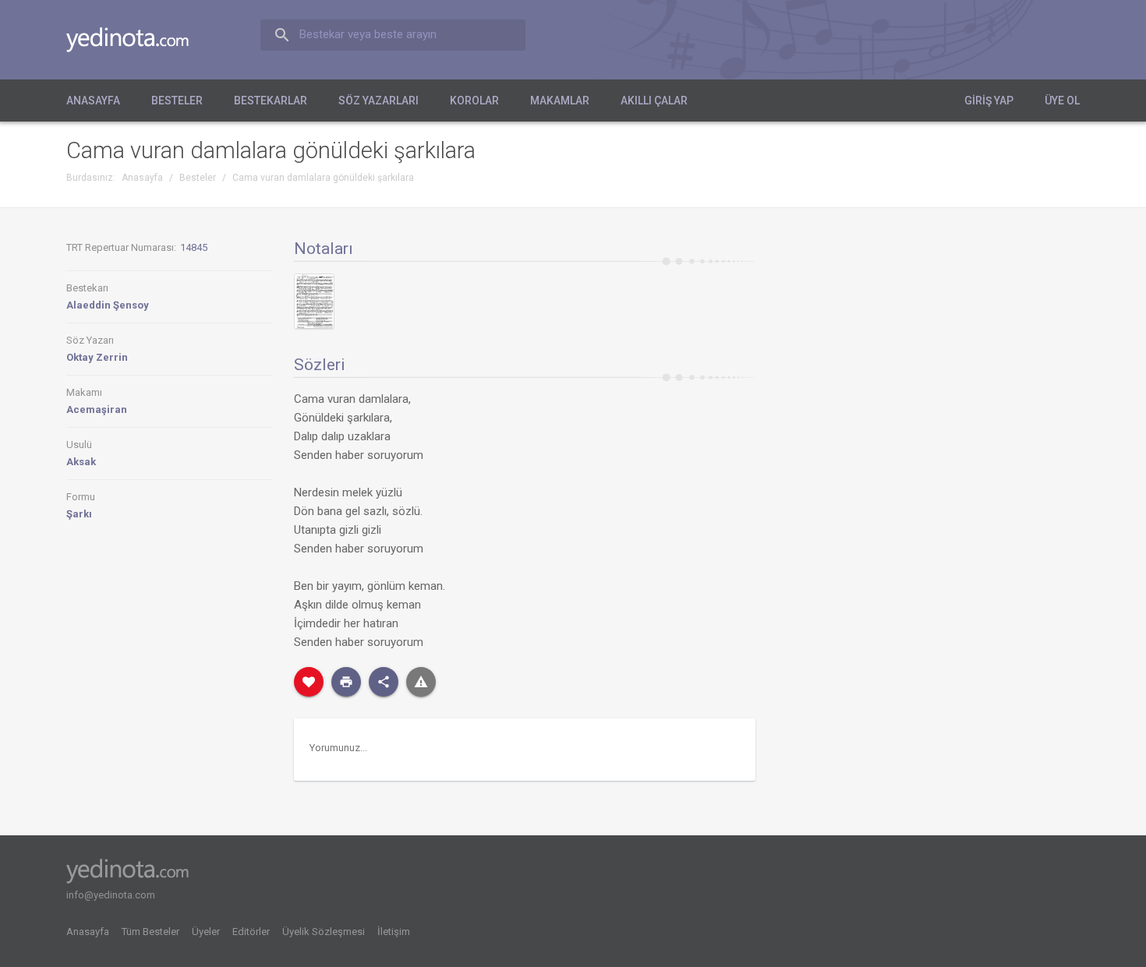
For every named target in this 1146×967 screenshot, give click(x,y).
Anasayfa (93, 100)
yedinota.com (140, 39)
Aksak (81, 462)
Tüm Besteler (150, 931)
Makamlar (559, 100)
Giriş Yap (988, 100)
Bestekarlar (270, 100)
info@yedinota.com (110, 895)
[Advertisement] (933, 358)
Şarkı (79, 514)
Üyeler (206, 931)
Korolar (474, 100)
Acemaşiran (96, 409)
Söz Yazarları (378, 100)
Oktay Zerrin (97, 357)
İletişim (393, 931)
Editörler (251, 931)
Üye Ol (1062, 100)
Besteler (177, 100)
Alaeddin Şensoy (107, 305)
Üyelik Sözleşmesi (323, 931)
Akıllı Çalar (654, 100)
